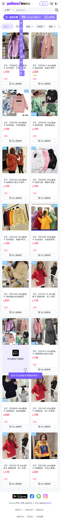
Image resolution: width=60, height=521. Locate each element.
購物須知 (39, 509)
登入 (44, 3)
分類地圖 (39, 516)
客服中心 (18, 509)
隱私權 (30, 516)
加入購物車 (17, 83)
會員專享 (21, 62)
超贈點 (51, 17)
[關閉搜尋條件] (13, 10)
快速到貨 (21, 34)
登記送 (21, 23)
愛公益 (21, 68)
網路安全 (20, 516)
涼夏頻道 (21, 46)
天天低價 (21, 40)
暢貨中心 (21, 29)
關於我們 (29, 509)
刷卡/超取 (21, 57)
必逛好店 (21, 51)
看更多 (21, 73)
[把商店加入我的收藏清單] (25, 369)
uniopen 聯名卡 (33, 17)
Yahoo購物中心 (18, 4)
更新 (49, 503)
